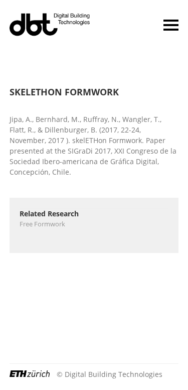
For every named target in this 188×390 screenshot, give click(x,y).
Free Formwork (42, 223)
